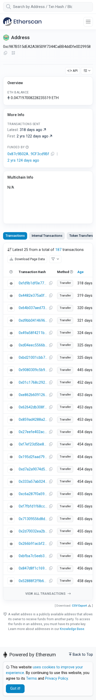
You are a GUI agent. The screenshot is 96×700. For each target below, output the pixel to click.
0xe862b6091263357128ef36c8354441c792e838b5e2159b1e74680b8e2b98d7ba (33, 395)
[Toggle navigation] (88, 22)
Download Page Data (29, 259)
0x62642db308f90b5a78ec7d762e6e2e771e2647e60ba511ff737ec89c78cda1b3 (33, 407)
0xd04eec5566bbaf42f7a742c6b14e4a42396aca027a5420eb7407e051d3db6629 (33, 345)
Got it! (15, 688)
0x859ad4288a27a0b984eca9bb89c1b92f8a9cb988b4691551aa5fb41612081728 (33, 419)
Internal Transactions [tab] (47, 236)
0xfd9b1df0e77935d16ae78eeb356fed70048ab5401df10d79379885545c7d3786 (33, 283)
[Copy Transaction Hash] (50, 283)
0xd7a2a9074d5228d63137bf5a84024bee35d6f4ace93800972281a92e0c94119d (33, 469)
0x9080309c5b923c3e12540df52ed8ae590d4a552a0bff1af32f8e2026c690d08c (33, 370)
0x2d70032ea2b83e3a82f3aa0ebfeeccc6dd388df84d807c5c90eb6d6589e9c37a (33, 531)
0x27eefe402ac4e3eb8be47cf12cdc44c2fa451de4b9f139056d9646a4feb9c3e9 (33, 432)
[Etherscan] (22, 21)
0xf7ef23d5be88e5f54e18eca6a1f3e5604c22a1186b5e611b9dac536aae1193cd (33, 444)
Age (80, 272)
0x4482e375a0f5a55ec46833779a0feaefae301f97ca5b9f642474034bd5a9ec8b (33, 295)
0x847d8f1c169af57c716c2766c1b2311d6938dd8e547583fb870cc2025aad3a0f (33, 568)
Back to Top (83, 654)
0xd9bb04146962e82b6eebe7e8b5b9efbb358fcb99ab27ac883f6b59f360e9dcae (33, 320)
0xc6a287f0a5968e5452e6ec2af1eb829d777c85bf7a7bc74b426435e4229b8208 (33, 494)
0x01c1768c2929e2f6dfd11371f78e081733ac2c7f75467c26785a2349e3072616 (33, 382)
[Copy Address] (5, 53)
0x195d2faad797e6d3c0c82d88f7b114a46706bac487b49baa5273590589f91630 (33, 457)
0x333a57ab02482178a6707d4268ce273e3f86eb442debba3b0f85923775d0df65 (33, 481)
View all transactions (46, 594)
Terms (31, 678)
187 (58, 250)
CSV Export (79, 605)
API (75, 71)
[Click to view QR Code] (13, 53)
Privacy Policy (56, 678)
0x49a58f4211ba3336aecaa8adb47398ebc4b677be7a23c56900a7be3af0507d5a (33, 333)
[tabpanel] (48, 421)
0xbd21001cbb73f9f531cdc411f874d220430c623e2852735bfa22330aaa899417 (33, 357)
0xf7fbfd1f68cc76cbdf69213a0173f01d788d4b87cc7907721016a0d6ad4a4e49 (33, 506)
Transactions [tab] (15, 236)
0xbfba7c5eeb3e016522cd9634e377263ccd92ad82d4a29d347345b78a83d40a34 (33, 556)
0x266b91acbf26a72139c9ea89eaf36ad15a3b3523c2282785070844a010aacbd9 (33, 543)
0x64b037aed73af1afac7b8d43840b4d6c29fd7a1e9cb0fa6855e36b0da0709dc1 (33, 308)
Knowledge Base (72, 629)
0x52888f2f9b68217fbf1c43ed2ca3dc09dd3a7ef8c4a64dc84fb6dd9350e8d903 (33, 581)
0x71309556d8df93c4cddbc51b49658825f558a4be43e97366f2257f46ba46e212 (33, 519)
